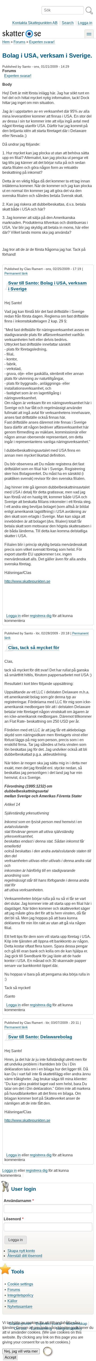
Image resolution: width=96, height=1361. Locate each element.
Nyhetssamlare (19, 1307)
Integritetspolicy (20, 1295)
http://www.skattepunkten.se (27, 581)
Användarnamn (17, 1201)
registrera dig (40, 616)
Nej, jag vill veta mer (21, 1351)
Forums (19, 42)
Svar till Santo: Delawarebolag (40, 1036)
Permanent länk (16, 273)
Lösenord (12, 1219)
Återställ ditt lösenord (24, 1256)
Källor (12, 1301)
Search (68, 23)
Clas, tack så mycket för (33, 647)
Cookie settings (20, 1284)
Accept (10, 1357)
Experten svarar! (42, 42)
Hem (6, 42)
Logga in (85, 23)
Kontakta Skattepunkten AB (35, 23)
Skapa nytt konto (21, 1251)
